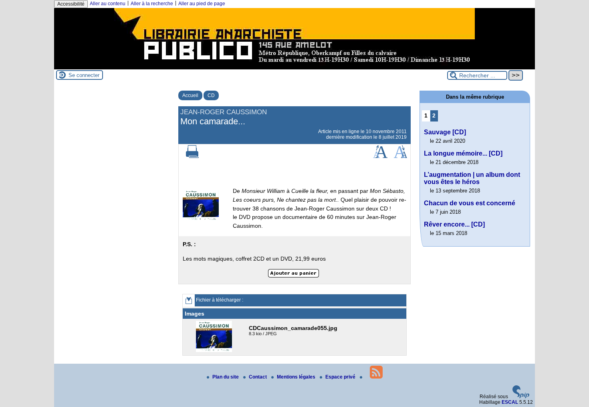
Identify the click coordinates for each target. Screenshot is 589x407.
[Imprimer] (192, 156)
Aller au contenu (107, 3)
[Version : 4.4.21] (521, 396)
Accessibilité (71, 4)
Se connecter (84, 75)
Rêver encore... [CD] (454, 224)
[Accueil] (294, 66)
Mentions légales (297, 377)
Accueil (190, 95)
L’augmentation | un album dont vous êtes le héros (472, 178)
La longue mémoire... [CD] (463, 153)
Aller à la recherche (152, 3)
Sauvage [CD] (445, 132)
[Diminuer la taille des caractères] (400, 156)
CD (211, 95)
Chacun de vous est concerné (469, 203)
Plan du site (226, 377)
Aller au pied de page (201, 3)
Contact (258, 377)
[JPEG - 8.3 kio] (215, 350)
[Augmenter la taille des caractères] (380, 156)
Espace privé (341, 377)
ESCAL (510, 402)
